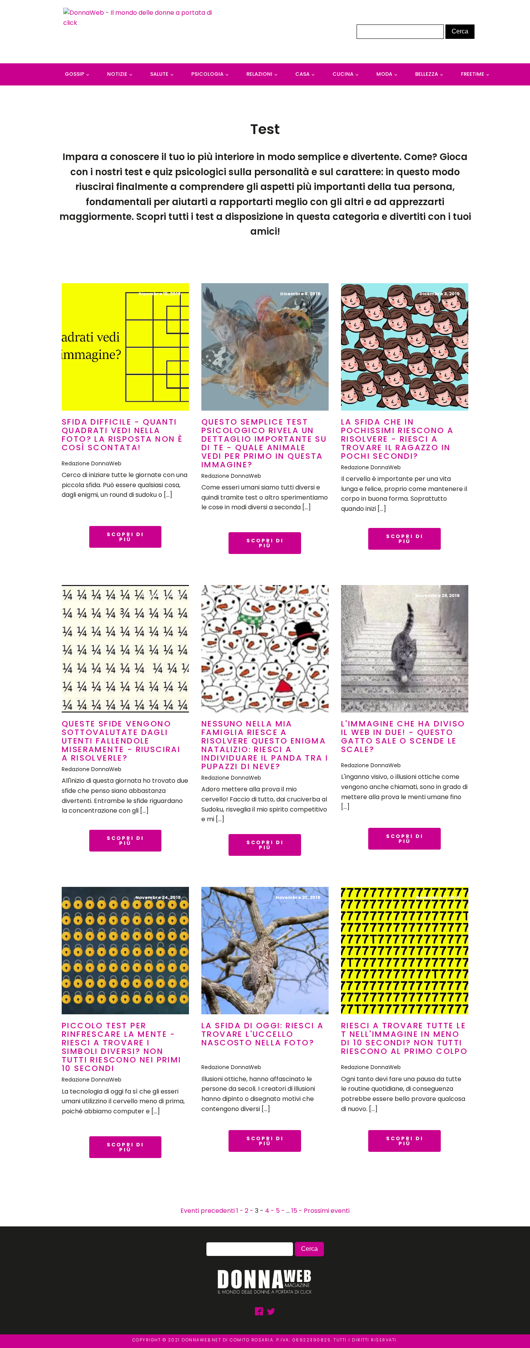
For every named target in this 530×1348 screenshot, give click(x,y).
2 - (250, 1210)
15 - (297, 1210)
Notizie (117, 74)
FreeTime (472, 74)
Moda (384, 74)
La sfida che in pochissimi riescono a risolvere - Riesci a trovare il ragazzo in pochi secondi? (397, 439)
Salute (159, 74)
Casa (302, 74)
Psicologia (207, 74)
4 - (270, 1210)
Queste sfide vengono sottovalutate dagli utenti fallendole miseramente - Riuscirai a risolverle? (121, 740)
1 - (240, 1210)
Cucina (343, 74)
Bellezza (426, 74)
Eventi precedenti (207, 1210)
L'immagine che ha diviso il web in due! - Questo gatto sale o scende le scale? (403, 736)
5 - (281, 1210)
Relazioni (259, 74)
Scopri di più (125, 537)
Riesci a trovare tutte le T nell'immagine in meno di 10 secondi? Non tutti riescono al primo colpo (404, 1038)
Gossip (74, 74)
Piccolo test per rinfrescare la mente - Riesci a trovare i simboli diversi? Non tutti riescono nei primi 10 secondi (122, 1047)
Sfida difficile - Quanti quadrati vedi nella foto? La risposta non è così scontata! (122, 434)
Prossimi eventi (327, 1210)
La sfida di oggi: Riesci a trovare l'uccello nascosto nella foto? (262, 1034)
